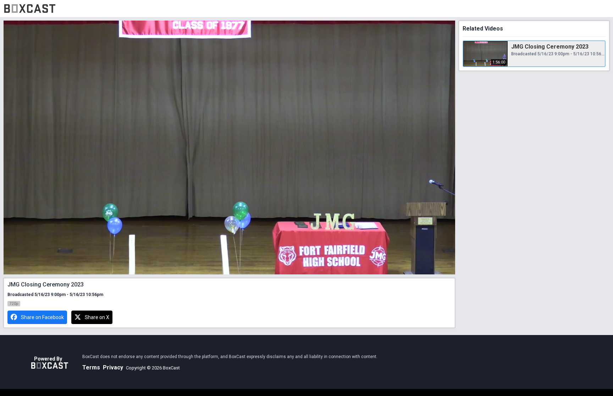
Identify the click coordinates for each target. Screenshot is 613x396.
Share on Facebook (42, 317)
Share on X (97, 317)
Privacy (113, 367)
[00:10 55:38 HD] (229, 147)
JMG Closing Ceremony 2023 (550, 46)
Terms (91, 367)
